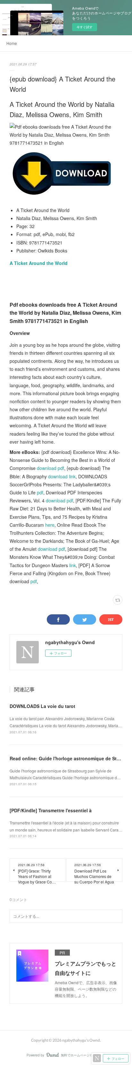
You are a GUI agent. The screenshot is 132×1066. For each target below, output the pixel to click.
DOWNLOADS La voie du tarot (42, 706)
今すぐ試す (85, 27)
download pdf (50, 468)
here (49, 525)
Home (11, 43)
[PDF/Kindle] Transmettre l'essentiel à (51, 810)
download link (62, 476)
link (72, 565)
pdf (40, 492)
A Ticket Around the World (39, 263)
